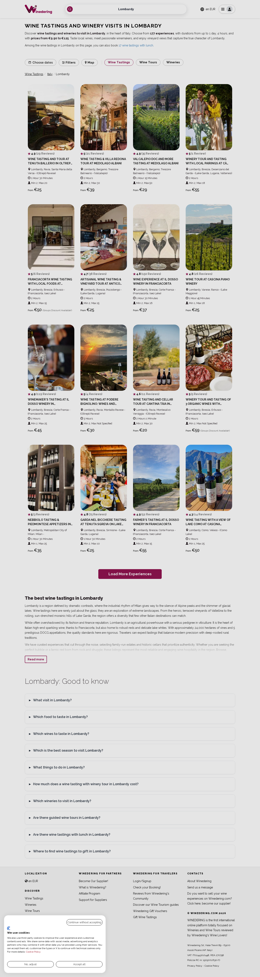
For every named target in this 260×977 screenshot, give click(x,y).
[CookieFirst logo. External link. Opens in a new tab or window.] (8, 928)
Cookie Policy (33, 951)
